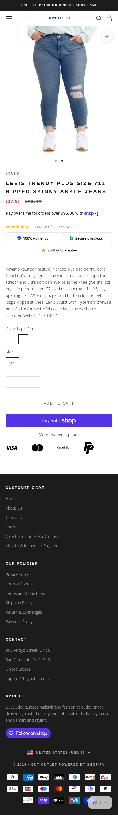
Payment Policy (19, 621)
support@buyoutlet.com (27, 678)
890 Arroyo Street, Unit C (28, 650)
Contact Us (16, 517)
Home (11, 498)
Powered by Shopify (82, 764)
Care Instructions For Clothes (32, 536)
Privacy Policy (17, 574)
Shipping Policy (19, 602)
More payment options (59, 434)
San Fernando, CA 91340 (28, 659)
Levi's (13, 174)
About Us (14, 508)
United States (18, 669)
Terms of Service (21, 584)
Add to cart (59, 403)
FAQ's (11, 527)
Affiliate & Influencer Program (32, 545)
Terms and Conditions (25, 593)
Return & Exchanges (24, 612)
